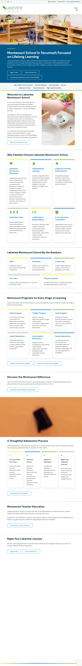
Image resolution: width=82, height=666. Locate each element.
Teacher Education (39, 88)
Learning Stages (54, 85)
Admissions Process (25, 88)
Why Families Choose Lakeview (23, 85)
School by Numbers (41, 85)
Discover (63, 85)
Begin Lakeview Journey (54, 88)
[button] (14, 72)
